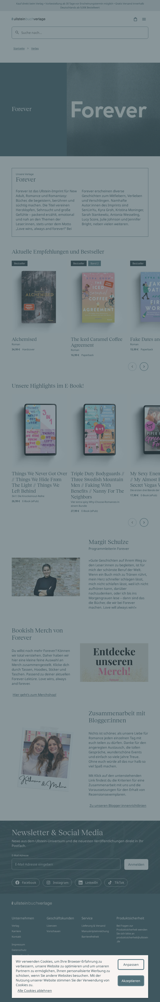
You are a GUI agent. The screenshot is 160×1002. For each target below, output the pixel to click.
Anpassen (131, 964)
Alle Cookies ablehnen (35, 990)
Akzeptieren (131, 981)
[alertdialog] (80, 976)
